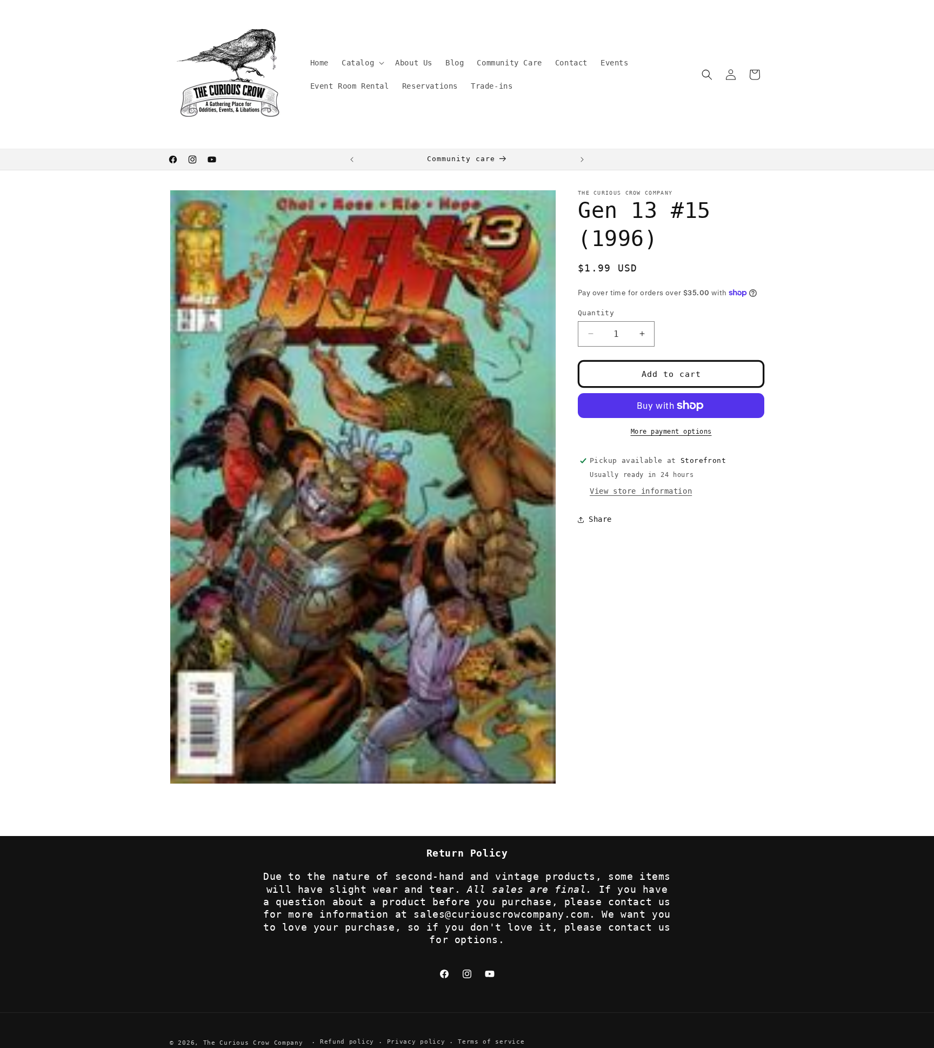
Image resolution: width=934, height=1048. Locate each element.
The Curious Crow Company (253, 1042)
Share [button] (600, 519)
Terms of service (491, 1042)
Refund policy (347, 1042)
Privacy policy (416, 1042)
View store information (641, 491)
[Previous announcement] (352, 159)
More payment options (671, 431)
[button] (362, 62)
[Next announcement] (582, 159)
